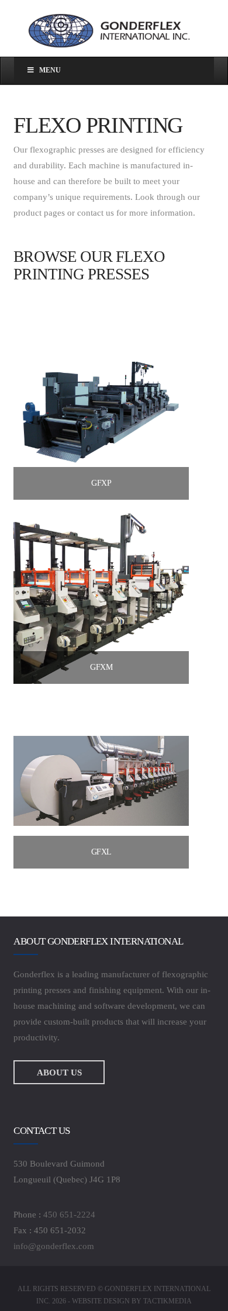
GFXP (101, 483)
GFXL (101, 852)
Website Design (101, 1301)
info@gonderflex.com (53, 1246)
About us (59, 1072)
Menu (50, 70)
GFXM (101, 667)
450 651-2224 (69, 1214)
